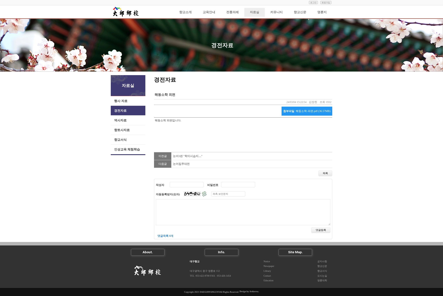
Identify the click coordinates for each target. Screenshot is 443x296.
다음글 (163, 163)
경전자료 (222, 45)
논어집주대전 (181, 163)
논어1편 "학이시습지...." (187, 156)
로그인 (313, 2)
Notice (267, 261)
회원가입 (326, 2)
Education (268, 280)
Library (267, 271)
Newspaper (269, 266)
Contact (267, 275)
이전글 (163, 156)
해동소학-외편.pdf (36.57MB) (313, 111)
